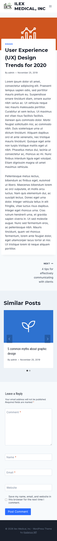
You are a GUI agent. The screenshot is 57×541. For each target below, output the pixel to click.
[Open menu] (50, 6)
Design (9, 44)
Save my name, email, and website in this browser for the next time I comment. (30, 499)
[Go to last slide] (9, 339)
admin (11, 72)
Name (11, 457)
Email (11, 472)
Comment (13, 412)
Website (11, 487)
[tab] (27, 370)
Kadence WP (30, 532)
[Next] (47, 339)
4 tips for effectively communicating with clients (43, 272)
